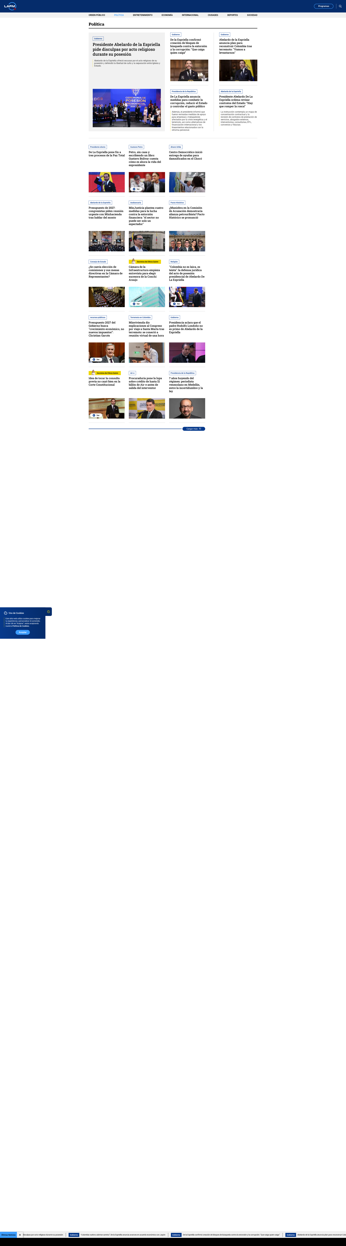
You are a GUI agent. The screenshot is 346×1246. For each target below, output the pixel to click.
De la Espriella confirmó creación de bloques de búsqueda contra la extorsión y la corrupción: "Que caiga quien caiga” (188, 46)
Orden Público (97, 15)
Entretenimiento (142, 15)
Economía (167, 15)
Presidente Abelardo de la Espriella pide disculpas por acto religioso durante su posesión (126, 49)
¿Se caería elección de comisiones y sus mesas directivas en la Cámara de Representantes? (105, 271)
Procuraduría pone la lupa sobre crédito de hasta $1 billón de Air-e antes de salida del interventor (145, 383)
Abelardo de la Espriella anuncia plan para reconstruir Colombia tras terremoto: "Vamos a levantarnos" (235, 46)
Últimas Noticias (8, 1235)
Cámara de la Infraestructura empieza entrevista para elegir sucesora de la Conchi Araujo (144, 273)
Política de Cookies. (20, 626)
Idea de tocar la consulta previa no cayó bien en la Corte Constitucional (104, 381)
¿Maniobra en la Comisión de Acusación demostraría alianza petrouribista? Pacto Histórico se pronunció (186, 212)
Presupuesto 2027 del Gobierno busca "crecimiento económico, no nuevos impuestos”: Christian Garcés (106, 329)
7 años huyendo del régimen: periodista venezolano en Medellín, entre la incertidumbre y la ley (186, 384)
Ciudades (213, 15)
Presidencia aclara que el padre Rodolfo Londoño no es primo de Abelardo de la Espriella (186, 327)
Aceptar (23, 632)
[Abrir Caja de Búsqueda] (340, 6)
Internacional (190, 15)
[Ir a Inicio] (10, 6)
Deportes (232, 15)
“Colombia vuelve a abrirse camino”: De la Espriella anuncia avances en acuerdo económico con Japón (77, 1235)
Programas (323, 6)
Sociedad (252, 15)
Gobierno (29, 1235)
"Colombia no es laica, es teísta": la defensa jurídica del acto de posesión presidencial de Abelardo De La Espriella (186, 273)
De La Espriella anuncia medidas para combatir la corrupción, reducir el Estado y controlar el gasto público (188, 101)
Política (119, 15)
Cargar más (192, 429)
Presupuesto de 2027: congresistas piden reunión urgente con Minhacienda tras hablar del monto (106, 212)
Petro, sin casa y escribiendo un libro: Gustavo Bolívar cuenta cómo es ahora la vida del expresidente (145, 158)
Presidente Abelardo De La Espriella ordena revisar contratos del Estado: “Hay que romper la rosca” (236, 101)
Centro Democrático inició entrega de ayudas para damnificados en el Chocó (185, 155)
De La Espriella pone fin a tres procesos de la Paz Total (107, 153)
